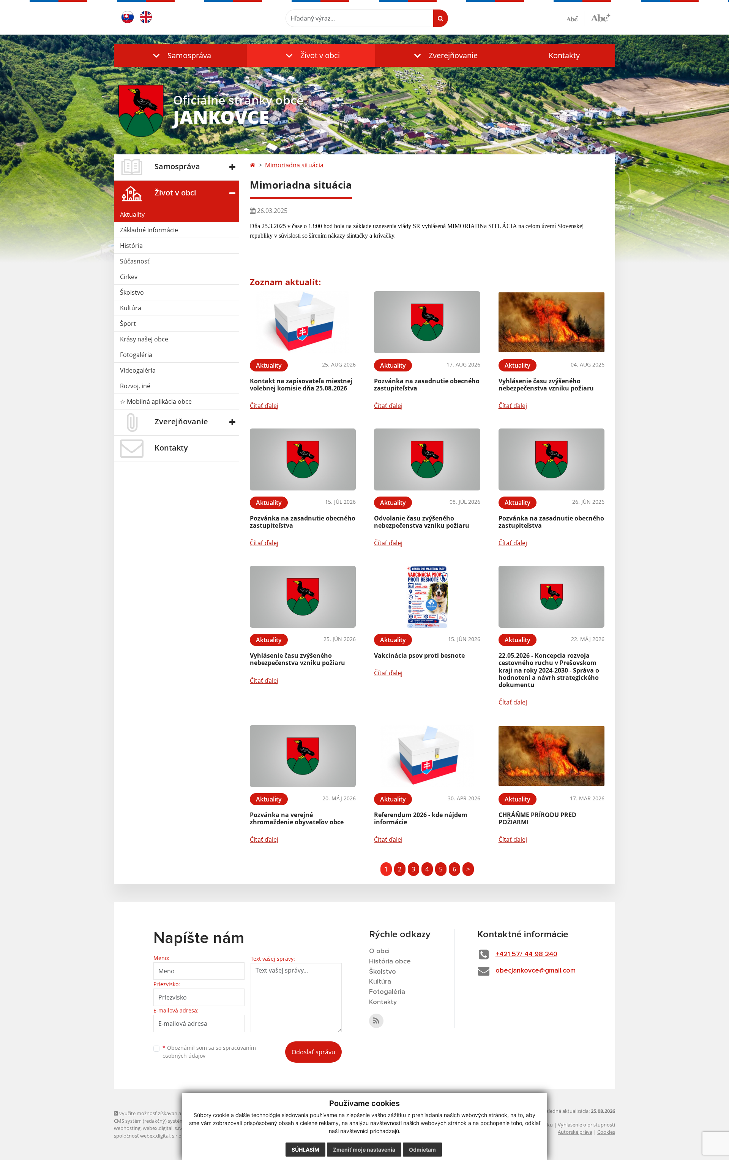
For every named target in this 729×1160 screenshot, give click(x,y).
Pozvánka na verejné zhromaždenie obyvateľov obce (297, 818)
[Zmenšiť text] (575, 18)
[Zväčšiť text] (600, 17)
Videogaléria (138, 370)
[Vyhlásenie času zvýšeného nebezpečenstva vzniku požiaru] (551, 322)
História (131, 245)
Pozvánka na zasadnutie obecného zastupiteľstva (427, 384)
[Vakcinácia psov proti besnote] (427, 597)
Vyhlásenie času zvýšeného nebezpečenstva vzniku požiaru (546, 384)
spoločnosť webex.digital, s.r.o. (148, 1135)
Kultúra (130, 308)
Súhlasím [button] (305, 1149)
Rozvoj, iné (135, 386)
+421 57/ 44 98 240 (526, 954)
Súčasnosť (135, 261)
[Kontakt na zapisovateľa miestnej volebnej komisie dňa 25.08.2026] (303, 322)
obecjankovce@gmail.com (535, 970)
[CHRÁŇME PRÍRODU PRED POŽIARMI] (551, 756)
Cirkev (128, 277)
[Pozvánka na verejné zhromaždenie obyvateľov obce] (303, 756)
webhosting (127, 1128)
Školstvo (132, 292)
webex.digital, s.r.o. (164, 1128)
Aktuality (132, 214)
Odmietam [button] (422, 1149)
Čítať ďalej (264, 405)
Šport (128, 323)
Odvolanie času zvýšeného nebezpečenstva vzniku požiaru (421, 522)
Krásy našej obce (144, 339)
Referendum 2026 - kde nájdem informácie (420, 818)
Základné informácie (149, 230)
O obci (379, 951)
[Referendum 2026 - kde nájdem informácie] (427, 756)
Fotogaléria (136, 355)
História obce (390, 961)
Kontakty (564, 55)
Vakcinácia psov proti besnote (419, 655)
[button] (180, 55)
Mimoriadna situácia (294, 165)
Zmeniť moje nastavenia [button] (364, 1149)
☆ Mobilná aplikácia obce (156, 401)
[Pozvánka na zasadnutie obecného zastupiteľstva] (427, 322)
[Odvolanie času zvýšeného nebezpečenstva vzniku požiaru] (427, 459)
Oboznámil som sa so (209, 1051)
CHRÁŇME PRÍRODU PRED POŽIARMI (537, 818)
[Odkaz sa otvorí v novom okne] (376, 1021)
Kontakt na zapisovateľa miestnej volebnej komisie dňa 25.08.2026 (301, 384)
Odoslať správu (313, 1052)
